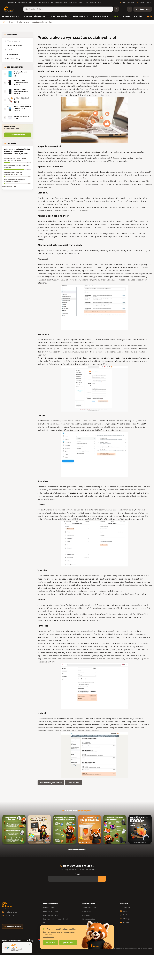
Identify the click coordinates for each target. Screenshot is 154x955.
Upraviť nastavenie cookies (143, 948)
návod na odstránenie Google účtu (130, 594)
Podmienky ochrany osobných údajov (64, 2)
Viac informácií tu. (48, 937)
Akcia (9, 50)
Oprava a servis (13, 41)
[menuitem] (10, 16)
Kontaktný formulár (18, 134)
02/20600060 (10, 915)
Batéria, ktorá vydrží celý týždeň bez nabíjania (16, 166)
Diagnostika (86, 915)
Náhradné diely (13, 59)
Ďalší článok (73, 783)
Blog (80, 2)
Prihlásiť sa (102, 879)
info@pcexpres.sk (11, 912)
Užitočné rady (86, 911)
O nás (86, 2)
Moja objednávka (95, 2)
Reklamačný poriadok (24, 2)
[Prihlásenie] (129, 9)
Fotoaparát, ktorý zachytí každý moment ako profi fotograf (15, 159)
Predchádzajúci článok (51, 783)
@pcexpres (85, 810)
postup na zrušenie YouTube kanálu (105, 591)
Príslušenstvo (12, 54)
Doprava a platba (10, 2)
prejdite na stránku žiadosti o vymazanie (81, 358)
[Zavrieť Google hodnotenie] (29, 944)
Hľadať (116, 9)
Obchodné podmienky (41, 2)
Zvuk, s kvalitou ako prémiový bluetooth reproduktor (14, 180)
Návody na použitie (88, 919)
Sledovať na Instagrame (77, 849)
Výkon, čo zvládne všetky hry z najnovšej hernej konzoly (14, 173)
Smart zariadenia (14, 45)
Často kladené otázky (89, 907)
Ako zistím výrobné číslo (90, 923)
